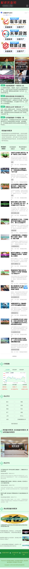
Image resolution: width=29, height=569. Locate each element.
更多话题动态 (14, 423)
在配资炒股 (13, 230)
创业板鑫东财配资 (15, 553)
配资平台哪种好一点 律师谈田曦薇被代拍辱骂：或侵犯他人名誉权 (19, 254)
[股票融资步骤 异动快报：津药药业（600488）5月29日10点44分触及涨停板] (22, 63)
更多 (26, 13)
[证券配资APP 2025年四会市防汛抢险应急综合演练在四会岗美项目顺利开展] (14, 518)
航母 (12, 162)
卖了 (7, 412)
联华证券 (18, 565)
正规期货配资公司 (21, 419)
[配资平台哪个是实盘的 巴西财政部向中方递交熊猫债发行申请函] (7, 77)
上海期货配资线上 (15, 246)
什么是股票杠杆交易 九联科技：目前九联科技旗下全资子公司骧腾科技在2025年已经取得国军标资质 (19, 321)
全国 (7, 419)
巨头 (22, 409)
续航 (22, 402)
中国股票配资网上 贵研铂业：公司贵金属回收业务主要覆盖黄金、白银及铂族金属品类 (10, 531)
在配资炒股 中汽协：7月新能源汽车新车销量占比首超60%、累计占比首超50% (19, 221)
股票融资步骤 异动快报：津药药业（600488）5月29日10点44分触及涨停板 (22, 69)
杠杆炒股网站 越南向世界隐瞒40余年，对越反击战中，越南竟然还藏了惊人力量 (19, 186)
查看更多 (14, 356)
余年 (12, 195)
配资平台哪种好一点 (15, 263)
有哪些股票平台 (14, 313)
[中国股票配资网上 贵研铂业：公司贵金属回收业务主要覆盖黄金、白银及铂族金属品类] (25, 532)
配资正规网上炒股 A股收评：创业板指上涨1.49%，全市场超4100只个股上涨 (19, 203)
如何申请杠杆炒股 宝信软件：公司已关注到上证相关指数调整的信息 (19, 340)
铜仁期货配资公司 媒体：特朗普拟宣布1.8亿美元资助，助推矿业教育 (19, 287)
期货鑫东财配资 (5, 552)
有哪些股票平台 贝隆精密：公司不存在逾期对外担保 (19, 304)
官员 (12, 281)
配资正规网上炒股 (15, 213)
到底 (22, 405)
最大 (7, 402)
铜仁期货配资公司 (15, 297)
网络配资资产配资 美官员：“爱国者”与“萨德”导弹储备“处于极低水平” (19, 271)
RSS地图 (15, 562)
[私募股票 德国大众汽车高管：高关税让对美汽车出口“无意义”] (25, 538)
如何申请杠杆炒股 (15, 349)
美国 (22, 412)
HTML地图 (19, 562)
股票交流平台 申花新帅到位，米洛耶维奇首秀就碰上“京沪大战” (19, 170)
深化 (7, 405)
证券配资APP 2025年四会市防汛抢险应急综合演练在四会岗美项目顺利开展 (14, 525)
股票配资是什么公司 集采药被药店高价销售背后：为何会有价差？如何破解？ (22, 82)
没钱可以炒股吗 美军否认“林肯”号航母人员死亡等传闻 (19, 153)
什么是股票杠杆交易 (15, 332)
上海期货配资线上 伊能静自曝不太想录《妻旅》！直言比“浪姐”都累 (19, 236)
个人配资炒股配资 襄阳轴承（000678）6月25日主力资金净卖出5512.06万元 (10, 545)
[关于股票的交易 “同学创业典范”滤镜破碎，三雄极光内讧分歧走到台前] (7, 63)
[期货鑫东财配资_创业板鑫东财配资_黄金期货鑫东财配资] (9, 2)
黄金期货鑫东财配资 (24, 553)
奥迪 (7, 409)
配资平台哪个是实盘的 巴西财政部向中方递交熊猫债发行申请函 (7, 82)
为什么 (21, 416)
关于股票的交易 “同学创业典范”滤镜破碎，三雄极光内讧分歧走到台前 (7, 69)
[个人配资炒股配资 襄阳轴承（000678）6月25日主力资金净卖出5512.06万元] (25, 545)
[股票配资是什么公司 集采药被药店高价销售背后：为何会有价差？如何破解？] (22, 77)
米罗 (12, 179)
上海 (7, 416)
